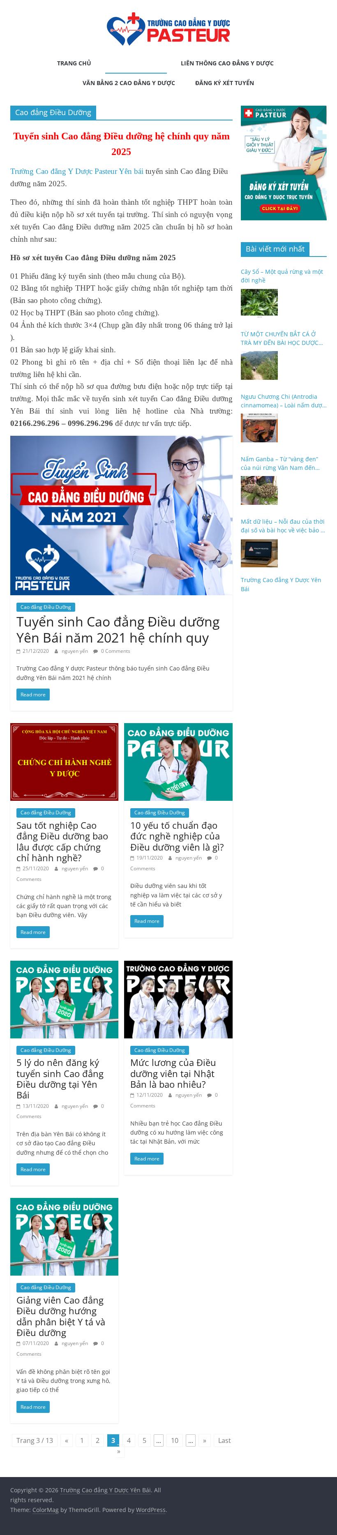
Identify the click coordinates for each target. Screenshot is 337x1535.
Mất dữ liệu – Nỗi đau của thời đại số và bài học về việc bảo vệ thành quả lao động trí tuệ (284, 526)
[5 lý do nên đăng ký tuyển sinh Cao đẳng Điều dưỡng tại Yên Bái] (64, 965)
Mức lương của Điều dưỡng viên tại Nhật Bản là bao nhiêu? (173, 1073)
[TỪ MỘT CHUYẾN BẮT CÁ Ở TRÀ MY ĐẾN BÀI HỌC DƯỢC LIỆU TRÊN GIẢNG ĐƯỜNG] (259, 365)
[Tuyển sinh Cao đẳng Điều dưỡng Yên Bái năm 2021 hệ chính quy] (121, 440)
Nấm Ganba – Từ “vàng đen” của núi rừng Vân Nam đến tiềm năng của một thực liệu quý (280, 463)
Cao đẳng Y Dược (133, 63)
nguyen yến (75, 650)
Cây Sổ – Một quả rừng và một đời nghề (282, 276)
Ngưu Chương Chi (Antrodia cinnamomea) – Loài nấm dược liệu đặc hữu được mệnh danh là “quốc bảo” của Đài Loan (283, 401)
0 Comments (115, 650)
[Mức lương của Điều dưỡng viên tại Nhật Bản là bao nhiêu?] (178, 965)
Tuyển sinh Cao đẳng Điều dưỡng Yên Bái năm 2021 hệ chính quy (117, 629)
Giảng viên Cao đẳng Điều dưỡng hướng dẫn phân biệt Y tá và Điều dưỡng (60, 1316)
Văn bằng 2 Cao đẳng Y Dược (129, 83)
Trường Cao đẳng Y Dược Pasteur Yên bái (76, 171)
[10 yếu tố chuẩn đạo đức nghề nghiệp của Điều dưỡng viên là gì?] (178, 728)
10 (174, 1440)
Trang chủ (74, 63)
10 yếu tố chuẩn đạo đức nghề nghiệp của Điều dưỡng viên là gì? (177, 836)
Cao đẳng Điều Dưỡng (46, 606)
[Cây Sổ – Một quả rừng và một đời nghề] (259, 303)
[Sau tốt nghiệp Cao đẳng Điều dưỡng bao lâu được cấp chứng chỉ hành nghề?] (64, 728)
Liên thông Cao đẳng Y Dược (227, 63)
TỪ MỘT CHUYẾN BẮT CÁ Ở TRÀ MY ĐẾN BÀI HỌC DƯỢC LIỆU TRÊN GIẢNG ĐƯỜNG (280, 338)
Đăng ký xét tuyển (224, 83)
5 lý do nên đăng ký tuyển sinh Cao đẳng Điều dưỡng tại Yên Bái (60, 1078)
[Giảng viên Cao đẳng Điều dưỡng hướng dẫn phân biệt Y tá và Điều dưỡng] (64, 1202)
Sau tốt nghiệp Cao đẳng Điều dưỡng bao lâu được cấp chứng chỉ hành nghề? (62, 841)
